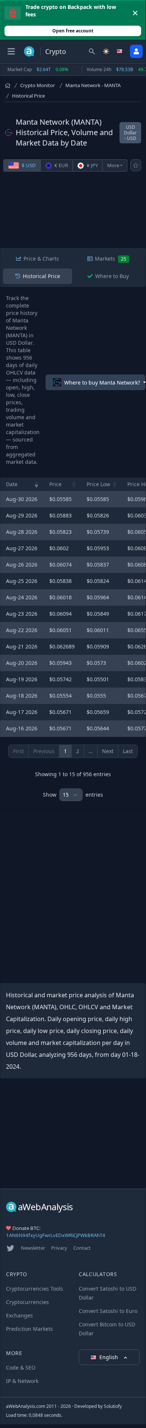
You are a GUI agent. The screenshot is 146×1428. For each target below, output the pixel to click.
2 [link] (77, 751)
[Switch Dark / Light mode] (106, 51)
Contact (82, 1247)
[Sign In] (136, 51)
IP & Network (22, 1380)
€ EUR (60, 165)
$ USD (28, 165)
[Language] (120, 51)
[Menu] (11, 51)
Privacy (59, 1247)
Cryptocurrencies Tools (34, 1288)
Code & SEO (20, 1367)
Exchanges (19, 1315)
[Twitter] (10, 1248)
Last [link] (128, 751)
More (113, 165)
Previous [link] (44, 751)
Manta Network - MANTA (93, 85)
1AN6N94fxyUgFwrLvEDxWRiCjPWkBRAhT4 (55, 1235)
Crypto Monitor (37, 85)
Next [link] (108, 751)
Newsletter (33, 1247)
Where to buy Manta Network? (102, 382)
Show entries (73, 794)
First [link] (18, 751)
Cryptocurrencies (27, 1302)
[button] (36, 484)
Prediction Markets (29, 1328)
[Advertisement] (73, 213)
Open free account (72, 31)
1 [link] (65, 751)
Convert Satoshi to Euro (108, 1310)
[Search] (92, 51)
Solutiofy (113, 1406)
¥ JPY (92, 165)
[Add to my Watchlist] (135, 165)
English (109, 1357)
